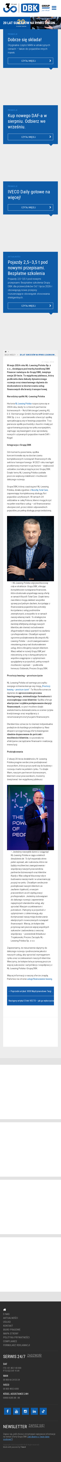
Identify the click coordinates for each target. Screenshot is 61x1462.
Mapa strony (10, 1333)
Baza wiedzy (10, 355)
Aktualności (10, 1318)
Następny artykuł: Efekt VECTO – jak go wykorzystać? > (33, 1000)
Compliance (10, 1341)
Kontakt (28, 1032)
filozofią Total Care (39, 490)
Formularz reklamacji (16, 1345)
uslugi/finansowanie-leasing (39, 979)
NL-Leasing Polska (23, 403)
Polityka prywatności (16, 1337)
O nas (6, 1314)
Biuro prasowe (11, 1329)
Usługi (7, 1322)
